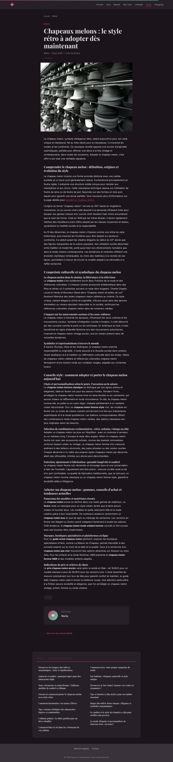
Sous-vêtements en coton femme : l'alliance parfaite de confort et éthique (59, 686)
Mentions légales (81, 748)
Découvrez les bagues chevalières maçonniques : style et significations (56, 669)
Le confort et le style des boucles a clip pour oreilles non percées (111, 714)
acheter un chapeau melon (80, 200)
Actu (108, 4)
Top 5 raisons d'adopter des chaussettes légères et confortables (57, 711)
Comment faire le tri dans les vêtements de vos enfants (59, 728)
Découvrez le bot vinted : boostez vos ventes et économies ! (112, 686)
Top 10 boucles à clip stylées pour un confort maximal (111, 695)
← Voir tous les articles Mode (58, 633)
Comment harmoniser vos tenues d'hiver (58, 703)
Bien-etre (127, 4)
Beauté (117, 4)
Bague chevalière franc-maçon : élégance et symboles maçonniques (110, 704)
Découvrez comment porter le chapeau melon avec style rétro (60, 695)
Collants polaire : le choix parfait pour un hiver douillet (58, 720)
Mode (148, 4)
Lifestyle (139, 4)
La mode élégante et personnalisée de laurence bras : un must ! (108, 722)
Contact (95, 748)
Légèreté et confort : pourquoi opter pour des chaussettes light (60, 677)
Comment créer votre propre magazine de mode (110, 669)
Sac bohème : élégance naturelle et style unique (109, 677)
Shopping (158, 4)
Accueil (99, 4)
